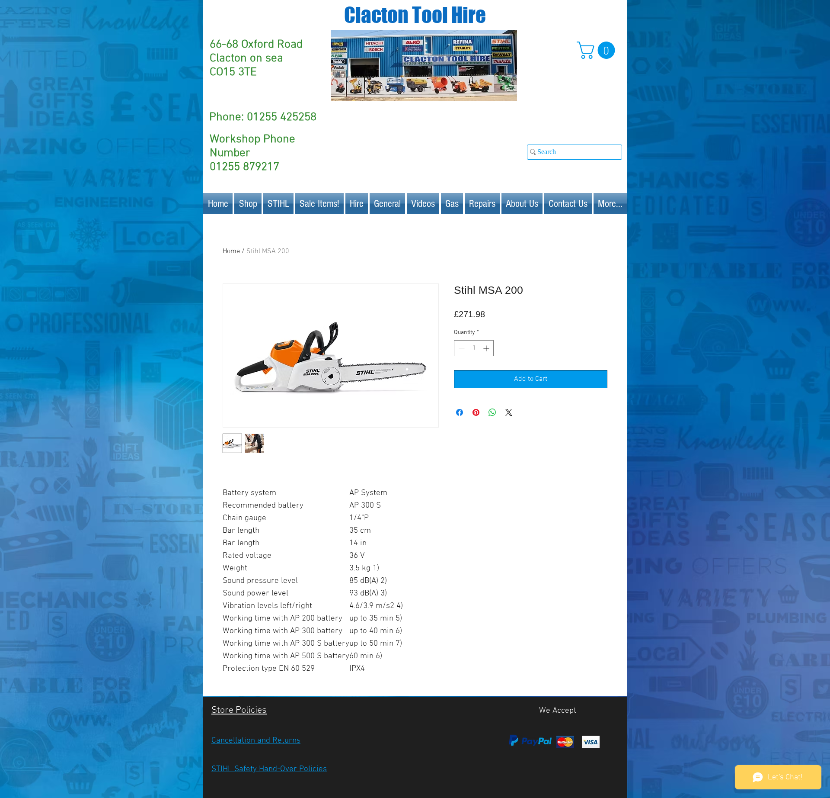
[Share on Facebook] (459, 412)
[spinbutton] (474, 348)
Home (231, 251)
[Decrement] (460, 348)
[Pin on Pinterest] (476, 412)
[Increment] (487, 348)
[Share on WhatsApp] (492, 412)
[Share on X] (509, 412)
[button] (598, 50)
